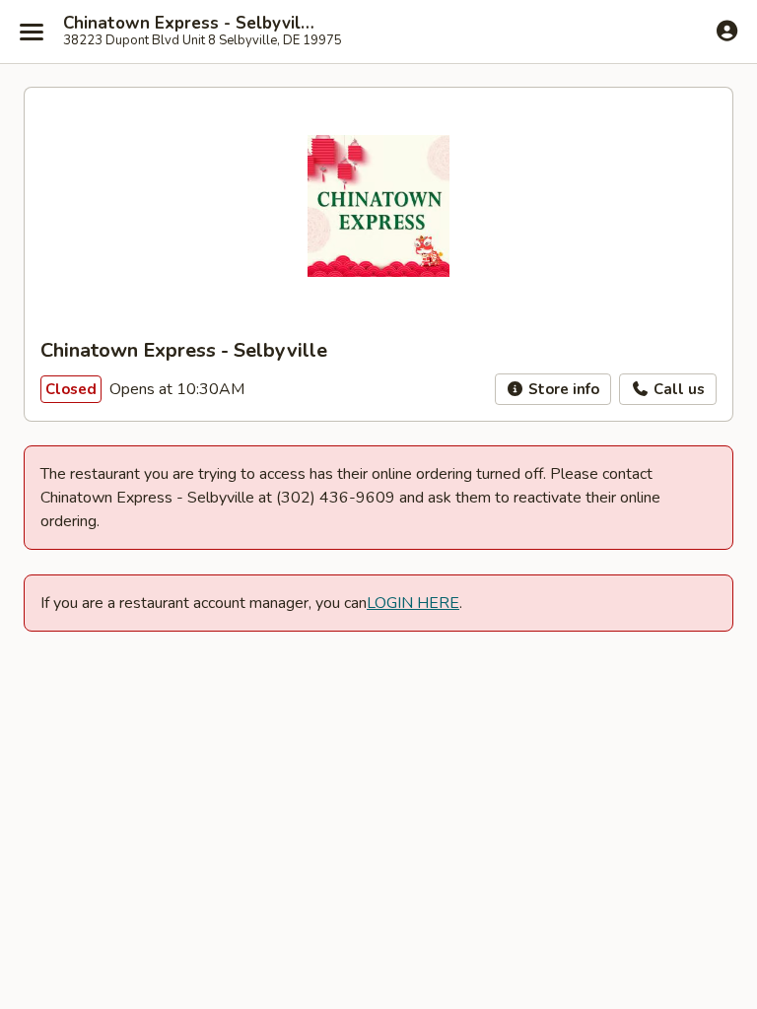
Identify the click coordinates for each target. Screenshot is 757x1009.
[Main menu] (31, 31)
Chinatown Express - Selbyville (189, 24)
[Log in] (727, 30)
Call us (677, 389)
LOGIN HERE (413, 603)
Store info (561, 389)
